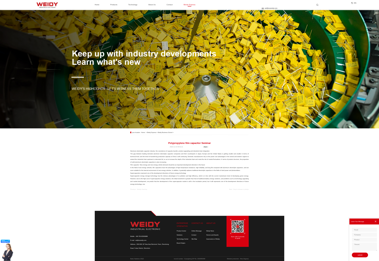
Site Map (194, 239)
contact (170, 5)
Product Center (181, 231)
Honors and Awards (212, 235)
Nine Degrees (244, 259)
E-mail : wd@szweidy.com (138, 240)
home (97, 5)
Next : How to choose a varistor (239, 189)
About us (152, 5)
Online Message (196, 231)
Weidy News (210, 231)
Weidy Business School (165, 132)
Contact (193, 235)
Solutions (179, 235)
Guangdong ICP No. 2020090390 (194, 259)
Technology (132, 5)
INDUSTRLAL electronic (47, 7)
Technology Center (182, 239)
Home (143, 132)
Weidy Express (189, 5)
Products (113, 5)
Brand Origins (181, 243)
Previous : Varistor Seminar (138, 189)
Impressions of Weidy (213, 239)
